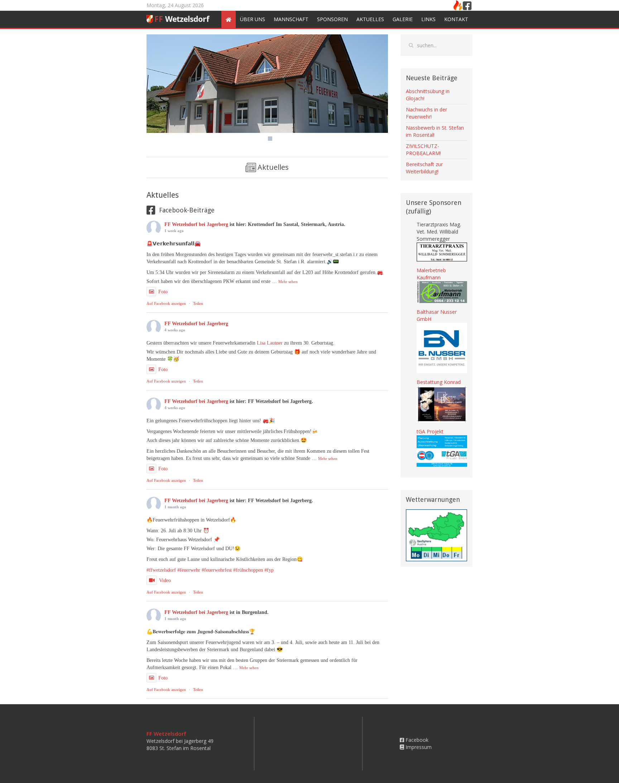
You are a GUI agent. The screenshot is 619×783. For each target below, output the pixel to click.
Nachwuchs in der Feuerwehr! (426, 113)
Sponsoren (332, 19)
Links (428, 19)
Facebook (416, 739)
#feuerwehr (188, 570)
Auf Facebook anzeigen (166, 303)
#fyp (269, 570)
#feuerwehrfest (217, 570)
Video (165, 580)
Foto (163, 291)
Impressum (418, 747)
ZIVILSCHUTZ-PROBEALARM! (423, 150)
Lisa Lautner (270, 343)
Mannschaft (291, 19)
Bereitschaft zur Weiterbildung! (424, 168)
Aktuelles (370, 19)
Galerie (403, 19)
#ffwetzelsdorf (161, 570)
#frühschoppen (248, 570)
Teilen (198, 303)
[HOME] (228, 19)
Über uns (252, 19)
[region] (267, 89)
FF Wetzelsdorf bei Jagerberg (196, 224)
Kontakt (456, 19)
